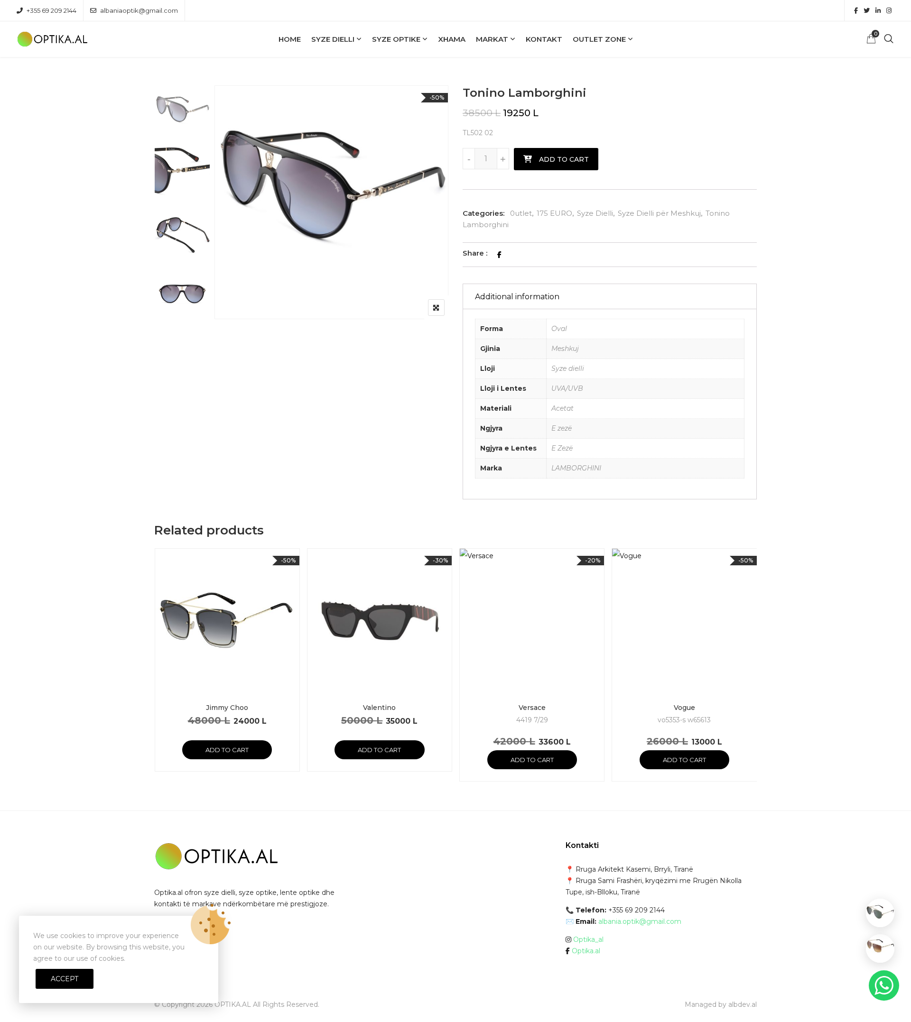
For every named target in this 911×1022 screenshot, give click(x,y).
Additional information (517, 296)
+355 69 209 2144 (51, 10)
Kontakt (544, 39)
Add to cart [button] (227, 750)
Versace (532, 707)
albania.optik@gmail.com (639, 921)
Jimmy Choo (227, 707)
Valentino (379, 707)
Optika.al (586, 951)
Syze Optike (396, 39)
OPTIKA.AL (232, 1004)
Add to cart (564, 159)
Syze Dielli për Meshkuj (659, 213)
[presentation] (160, 674)
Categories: (483, 213)
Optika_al (588, 939)
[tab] (609, 296)
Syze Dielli (332, 39)
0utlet (521, 213)
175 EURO (554, 213)
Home (290, 39)
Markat (492, 39)
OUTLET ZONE (599, 39)
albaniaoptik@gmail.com (139, 10)
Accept (64, 979)
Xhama (451, 39)
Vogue (684, 707)
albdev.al (742, 1004)
